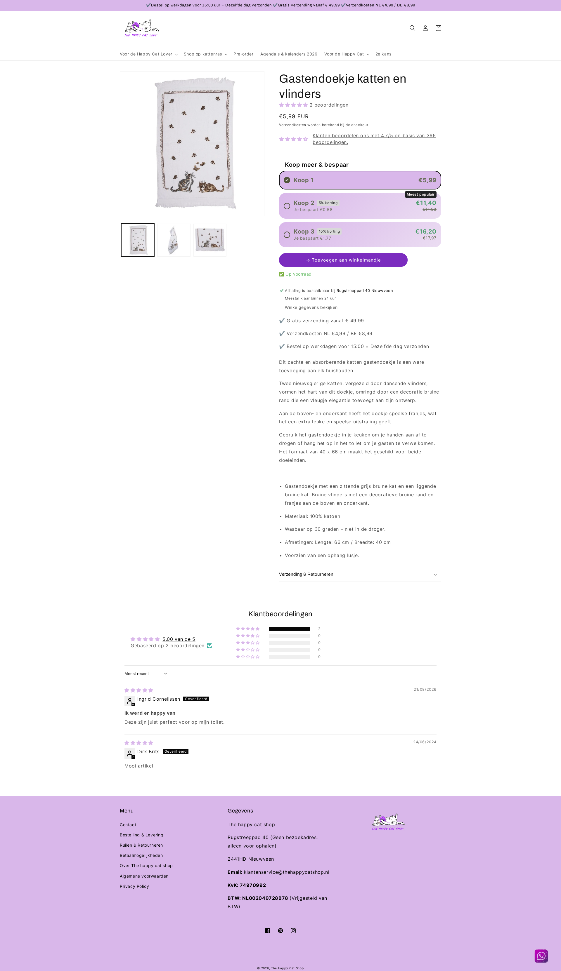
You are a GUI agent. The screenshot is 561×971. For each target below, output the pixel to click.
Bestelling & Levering (142, 834)
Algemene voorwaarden (144, 875)
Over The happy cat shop (146, 865)
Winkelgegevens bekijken (311, 307)
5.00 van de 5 (178, 639)
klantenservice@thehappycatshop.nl (287, 872)
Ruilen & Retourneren (141, 845)
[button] (148, 54)
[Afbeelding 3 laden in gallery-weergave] (209, 240)
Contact (128, 824)
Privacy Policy (134, 886)
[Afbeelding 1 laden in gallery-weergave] (137, 240)
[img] (138, 690)
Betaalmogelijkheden (141, 855)
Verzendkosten (292, 125)
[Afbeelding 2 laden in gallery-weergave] (173, 240)
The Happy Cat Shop (287, 968)
